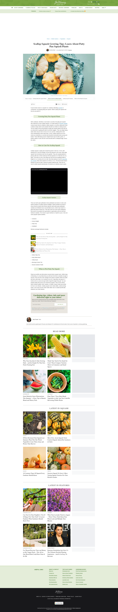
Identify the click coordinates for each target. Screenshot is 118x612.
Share (34, 104)
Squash (68, 38)
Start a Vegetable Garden (81, 584)
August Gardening (18, 7)
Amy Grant (53, 50)
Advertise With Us (53, 577)
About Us (51, 571)
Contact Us (51, 573)
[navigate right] (94, 98)
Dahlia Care (65, 584)
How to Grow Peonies (67, 582)
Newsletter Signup (53, 575)
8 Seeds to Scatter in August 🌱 (45, 11)
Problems (74, 7)
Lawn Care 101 (79, 577)
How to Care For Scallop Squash (54, 98)
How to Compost (79, 582)
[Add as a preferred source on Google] (59, 603)
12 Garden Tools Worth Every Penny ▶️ (78, 11)
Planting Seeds (79, 573)
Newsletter (65, 104)
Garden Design (88, 7)
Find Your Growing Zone (81, 571)
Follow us (58, 104)
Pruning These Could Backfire (60, 11)
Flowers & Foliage (30, 7)
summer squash (63, 123)
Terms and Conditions (60, 596)
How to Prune (79, 575)
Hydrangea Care (66, 571)
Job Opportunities (53, 582)
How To (81, 7)
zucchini (60, 107)
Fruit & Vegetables (42, 7)
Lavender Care (65, 579)
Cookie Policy (78, 596)
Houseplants (53, 7)
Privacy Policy (70, 596)
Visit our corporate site (77, 608)
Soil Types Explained (80, 579)
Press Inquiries (52, 579)
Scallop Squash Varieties (68, 98)
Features (70, 50)
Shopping (97, 7)
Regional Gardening (64, 7)
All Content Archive (53, 584)
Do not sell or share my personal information (59, 598)
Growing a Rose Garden (67, 577)
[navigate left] (24, 98)
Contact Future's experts (48, 596)
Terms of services (45, 307)
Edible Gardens (54, 38)
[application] (49, 181)
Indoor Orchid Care (66, 575)
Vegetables (62, 38)
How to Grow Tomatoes (67, 573)
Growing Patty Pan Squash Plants (39, 98)
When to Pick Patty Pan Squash (80, 98)
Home (48, 38)
